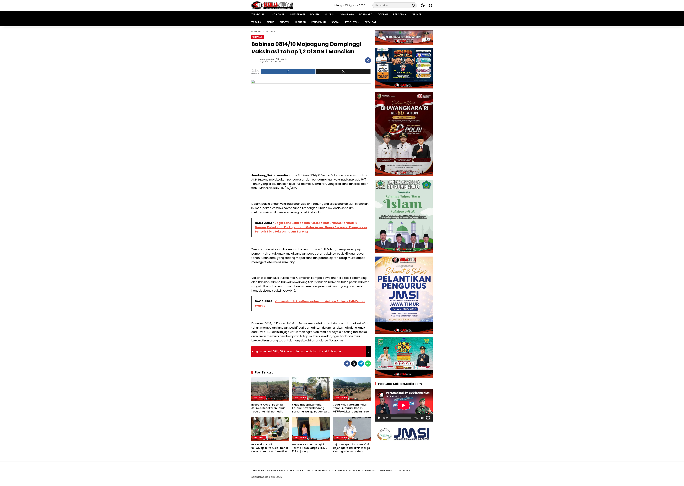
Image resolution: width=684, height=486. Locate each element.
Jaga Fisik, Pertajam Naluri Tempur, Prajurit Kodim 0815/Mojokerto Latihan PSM (351, 408)
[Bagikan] (368, 60)
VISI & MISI (404, 470)
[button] (413, 5)
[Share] (288, 71)
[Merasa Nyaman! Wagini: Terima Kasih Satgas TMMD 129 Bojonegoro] (311, 429)
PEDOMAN (386, 470)
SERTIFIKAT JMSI (300, 470)
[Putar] (379, 418)
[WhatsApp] (368, 363)
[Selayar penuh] (428, 418)
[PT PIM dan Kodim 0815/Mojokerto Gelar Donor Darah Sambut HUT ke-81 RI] (270, 429)
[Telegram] (361, 363)
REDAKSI (370, 470)
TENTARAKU (257, 37)
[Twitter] (354, 363)
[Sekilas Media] (272, 5)
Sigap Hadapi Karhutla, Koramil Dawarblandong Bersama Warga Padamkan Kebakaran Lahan (310, 408)
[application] (404, 405)
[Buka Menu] (430, 5)
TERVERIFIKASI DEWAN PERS (268, 470)
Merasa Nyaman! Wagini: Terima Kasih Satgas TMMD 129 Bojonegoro (309, 448)
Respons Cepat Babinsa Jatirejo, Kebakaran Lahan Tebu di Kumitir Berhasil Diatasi (268, 408)
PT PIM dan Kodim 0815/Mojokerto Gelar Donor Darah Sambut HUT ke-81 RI (269, 448)
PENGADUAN (322, 470)
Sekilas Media (267, 59)
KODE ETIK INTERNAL (347, 470)
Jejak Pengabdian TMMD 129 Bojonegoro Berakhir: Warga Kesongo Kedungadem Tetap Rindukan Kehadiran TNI (351, 448)
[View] (343, 71)
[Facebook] (347, 363)
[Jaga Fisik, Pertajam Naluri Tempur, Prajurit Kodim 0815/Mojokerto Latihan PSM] (352, 389)
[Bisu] (422, 418)
